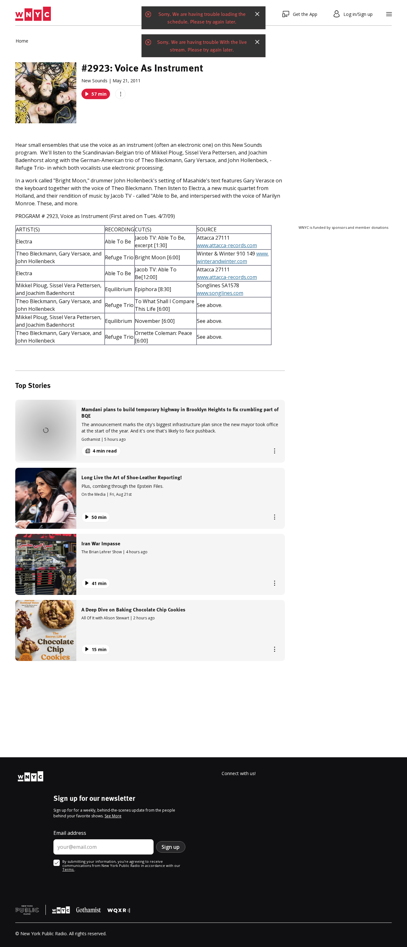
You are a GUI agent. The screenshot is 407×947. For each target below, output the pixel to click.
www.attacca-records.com (227, 245)
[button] (150, 431)
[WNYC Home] (33, 14)
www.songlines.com (220, 293)
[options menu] (120, 94)
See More (113, 816)
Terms (68, 869)
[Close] (257, 14)
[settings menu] (389, 14)
